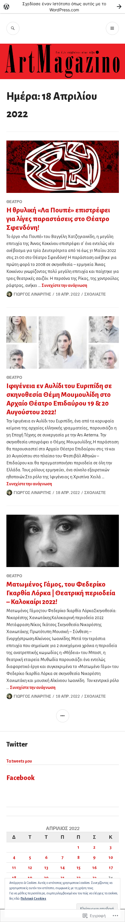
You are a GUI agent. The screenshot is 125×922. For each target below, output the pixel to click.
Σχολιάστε (95, 294)
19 (30, 877)
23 (94, 877)
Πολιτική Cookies (33, 898)
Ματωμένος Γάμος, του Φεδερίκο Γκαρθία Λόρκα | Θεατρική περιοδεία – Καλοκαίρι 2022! (60, 593)
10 (110, 857)
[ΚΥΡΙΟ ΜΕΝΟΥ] (112, 28)
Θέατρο (14, 201)
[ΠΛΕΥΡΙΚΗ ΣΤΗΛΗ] (62, 715)
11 (14, 867)
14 (62, 867)
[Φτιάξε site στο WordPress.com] (62, 6)
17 (111, 867)
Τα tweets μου (19, 761)
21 (62, 877)
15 (78, 867)
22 (78, 877)
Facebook (20, 777)
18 (14, 877)
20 (46, 877)
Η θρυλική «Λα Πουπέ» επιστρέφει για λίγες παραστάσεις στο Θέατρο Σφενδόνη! (58, 219)
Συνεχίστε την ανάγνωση (64, 285)
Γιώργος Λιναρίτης (32, 294)
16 (94, 867)
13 (46, 867)
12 (30, 867)
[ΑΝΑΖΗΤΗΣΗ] (12, 28)
